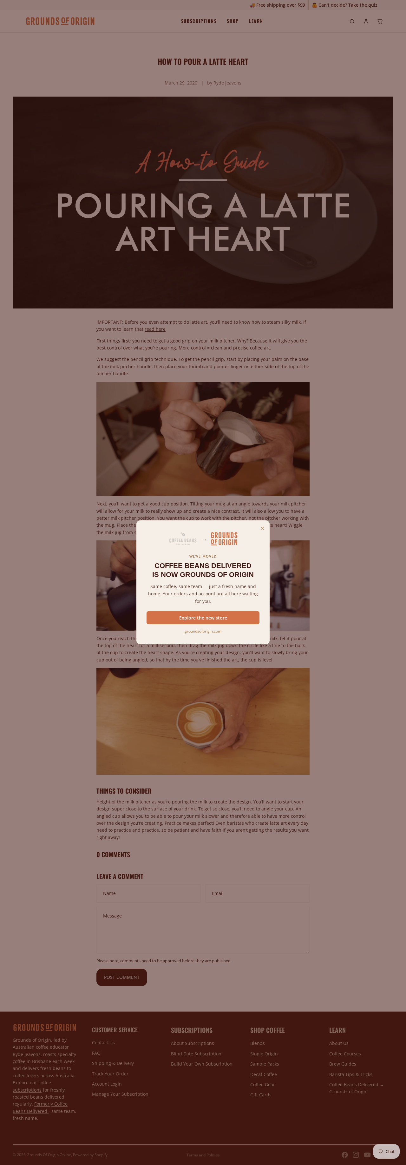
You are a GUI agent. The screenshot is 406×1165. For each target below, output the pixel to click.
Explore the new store (203, 618)
